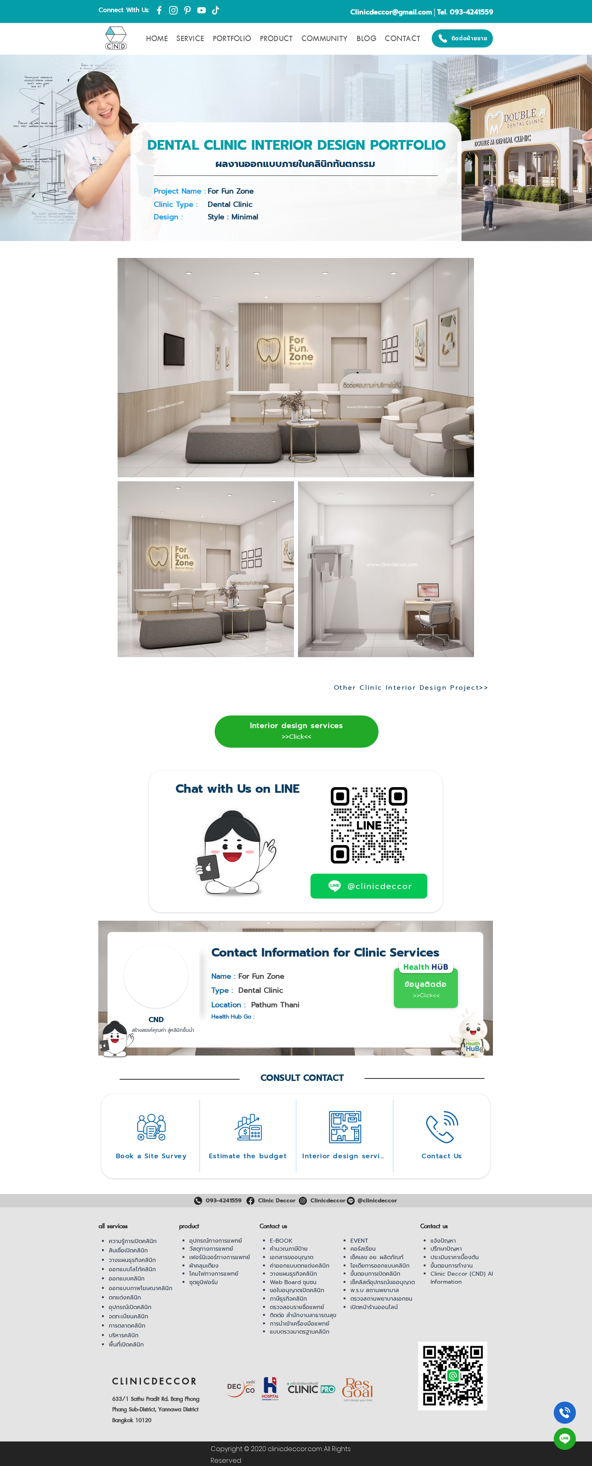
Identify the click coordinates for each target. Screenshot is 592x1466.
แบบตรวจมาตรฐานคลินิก (299, 1332)
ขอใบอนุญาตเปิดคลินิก (297, 1290)
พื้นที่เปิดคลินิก (126, 1344)
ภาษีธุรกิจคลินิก (288, 1299)
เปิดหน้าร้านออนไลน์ (374, 1307)
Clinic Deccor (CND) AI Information (462, 1278)
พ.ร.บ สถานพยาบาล (374, 1290)
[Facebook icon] (159, 10)
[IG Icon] (173, 10)
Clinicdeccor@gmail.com (391, 12)
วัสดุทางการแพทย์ (211, 1249)
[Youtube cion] (201, 10)
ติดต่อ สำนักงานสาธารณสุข (303, 1315)
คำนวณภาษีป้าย (289, 1249)
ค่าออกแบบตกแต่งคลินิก (299, 1266)
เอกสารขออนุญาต (291, 1257)
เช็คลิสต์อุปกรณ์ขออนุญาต (382, 1282)
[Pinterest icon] (187, 10)
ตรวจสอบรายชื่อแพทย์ (297, 1307)
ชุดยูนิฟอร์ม (203, 1282)
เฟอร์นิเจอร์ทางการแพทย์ (219, 1257)
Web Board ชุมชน (293, 1282)
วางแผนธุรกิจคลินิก (132, 1260)
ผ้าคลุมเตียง (204, 1266)
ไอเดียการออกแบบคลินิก (380, 1266)
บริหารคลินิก (124, 1335)
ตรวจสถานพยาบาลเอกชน (381, 1299)
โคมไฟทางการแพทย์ (213, 1274)
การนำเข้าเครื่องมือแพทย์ (299, 1324)
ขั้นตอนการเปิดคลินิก (375, 1274)
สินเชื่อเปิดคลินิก (128, 1250)
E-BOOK (281, 1241)
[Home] (565, 1413)
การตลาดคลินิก (127, 1326)
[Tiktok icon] (215, 10)
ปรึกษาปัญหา (446, 1249)
